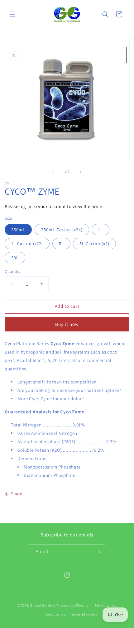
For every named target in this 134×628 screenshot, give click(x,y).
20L (15, 257)
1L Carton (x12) (27, 243)
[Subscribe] (98, 552)
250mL (18, 229)
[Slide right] (81, 171)
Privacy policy (53, 614)
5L (61, 243)
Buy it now (67, 324)
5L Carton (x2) (94, 243)
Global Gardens (43, 605)
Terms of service (84, 614)
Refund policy (105, 605)
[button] (12, 14)
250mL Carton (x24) (62, 229)
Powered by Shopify (72, 605)
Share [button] (16, 494)
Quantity (12, 271)
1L (100, 229)
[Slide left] (53, 171)
